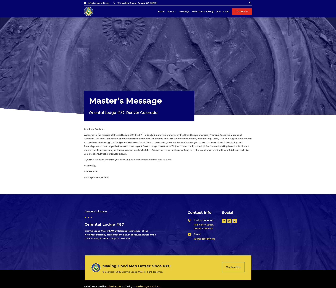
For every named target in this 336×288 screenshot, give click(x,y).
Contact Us (242, 11)
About (170, 11)
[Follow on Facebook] (250, 3)
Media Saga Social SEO (148, 286)
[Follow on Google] (234, 221)
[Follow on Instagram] (229, 221)
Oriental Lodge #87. (132, 271)
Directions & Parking (203, 11)
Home (161, 11)
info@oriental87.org (204, 238)
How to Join (222, 11)
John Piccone (113, 286)
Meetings (184, 11)
